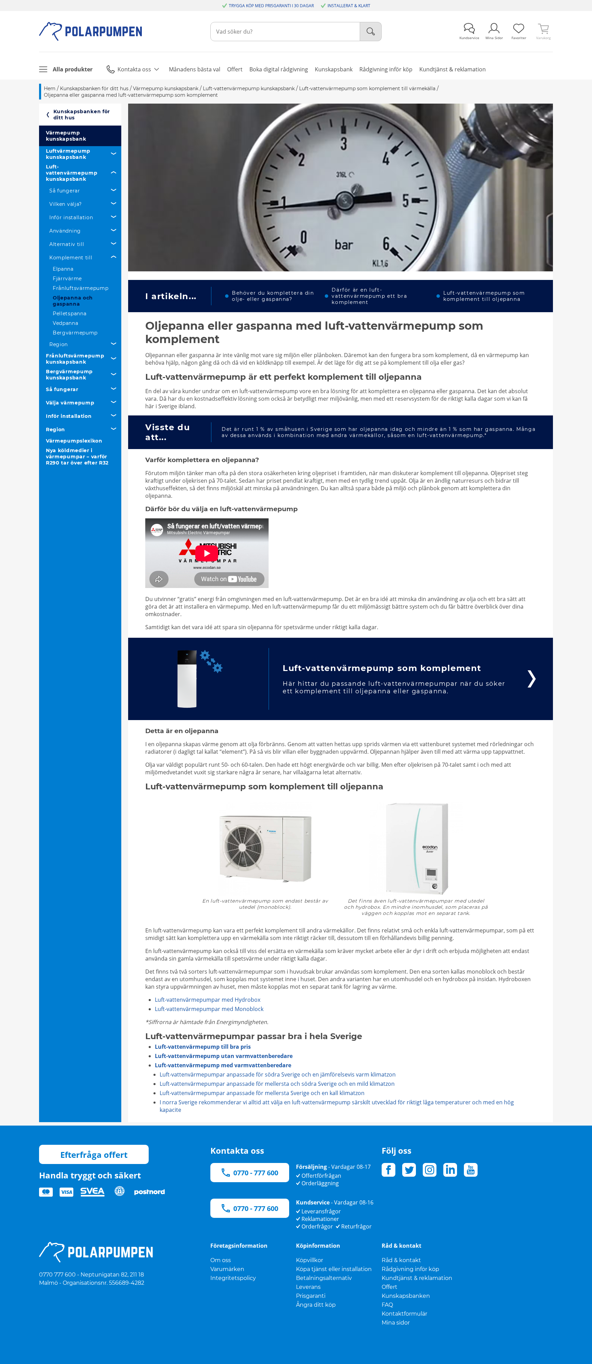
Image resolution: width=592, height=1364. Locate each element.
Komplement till (70, 258)
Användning (65, 231)
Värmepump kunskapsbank (66, 136)
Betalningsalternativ (324, 1278)
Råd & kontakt (401, 1260)
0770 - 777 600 (255, 1172)
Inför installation (71, 217)
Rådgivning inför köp (410, 1269)
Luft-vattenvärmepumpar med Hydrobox (207, 999)
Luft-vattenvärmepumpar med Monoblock (209, 1009)
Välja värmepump (70, 403)
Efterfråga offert (93, 1154)
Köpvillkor (309, 1260)
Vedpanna (65, 323)
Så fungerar (64, 191)
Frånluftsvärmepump (81, 288)
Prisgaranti (310, 1296)
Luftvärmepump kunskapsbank (68, 154)
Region (58, 344)
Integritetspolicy (233, 1278)
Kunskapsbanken (406, 1296)
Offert (389, 1287)
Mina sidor (396, 1322)
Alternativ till (66, 244)
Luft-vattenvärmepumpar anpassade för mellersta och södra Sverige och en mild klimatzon (277, 1083)
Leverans (308, 1287)
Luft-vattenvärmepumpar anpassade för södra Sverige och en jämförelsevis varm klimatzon (278, 1074)
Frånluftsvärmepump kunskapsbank (75, 359)
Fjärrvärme (67, 278)
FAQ (387, 1305)
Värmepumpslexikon (74, 441)
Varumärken (227, 1269)
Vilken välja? (65, 204)
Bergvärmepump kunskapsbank (69, 374)
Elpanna (63, 269)
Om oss (220, 1260)
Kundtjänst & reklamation (417, 1278)
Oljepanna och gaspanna (73, 301)
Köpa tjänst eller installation (334, 1269)
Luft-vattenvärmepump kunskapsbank (72, 173)
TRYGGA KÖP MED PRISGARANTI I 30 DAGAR (271, 6)
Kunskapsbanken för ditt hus (81, 114)
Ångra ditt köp (316, 1305)
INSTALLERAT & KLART (349, 6)
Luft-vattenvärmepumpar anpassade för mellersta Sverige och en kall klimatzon (262, 1093)
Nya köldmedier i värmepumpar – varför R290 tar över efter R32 (77, 456)
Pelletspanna (69, 313)
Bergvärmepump (75, 333)
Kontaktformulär (404, 1313)
